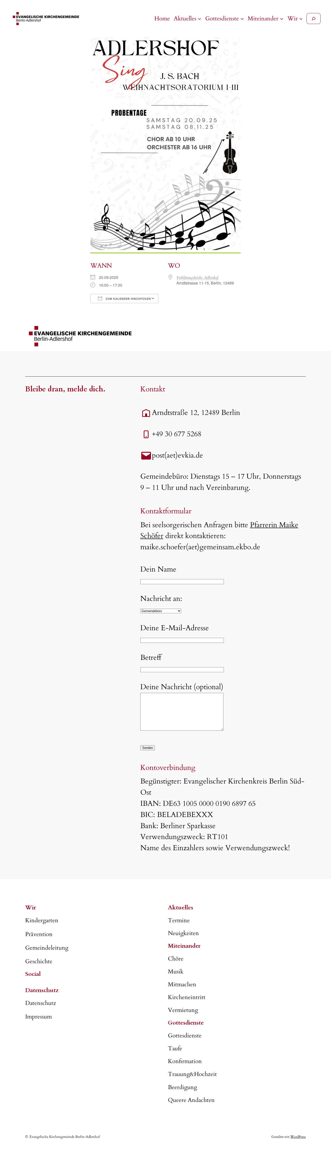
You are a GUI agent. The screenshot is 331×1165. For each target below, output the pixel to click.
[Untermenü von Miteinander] (281, 18)
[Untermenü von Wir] (301, 18)
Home (162, 19)
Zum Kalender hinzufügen (128, 298)
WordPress (298, 1136)
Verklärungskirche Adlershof (197, 277)
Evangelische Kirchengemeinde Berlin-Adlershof (65, 1136)
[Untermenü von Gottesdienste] (242, 18)
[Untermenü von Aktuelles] (199, 18)
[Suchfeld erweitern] (314, 18)
